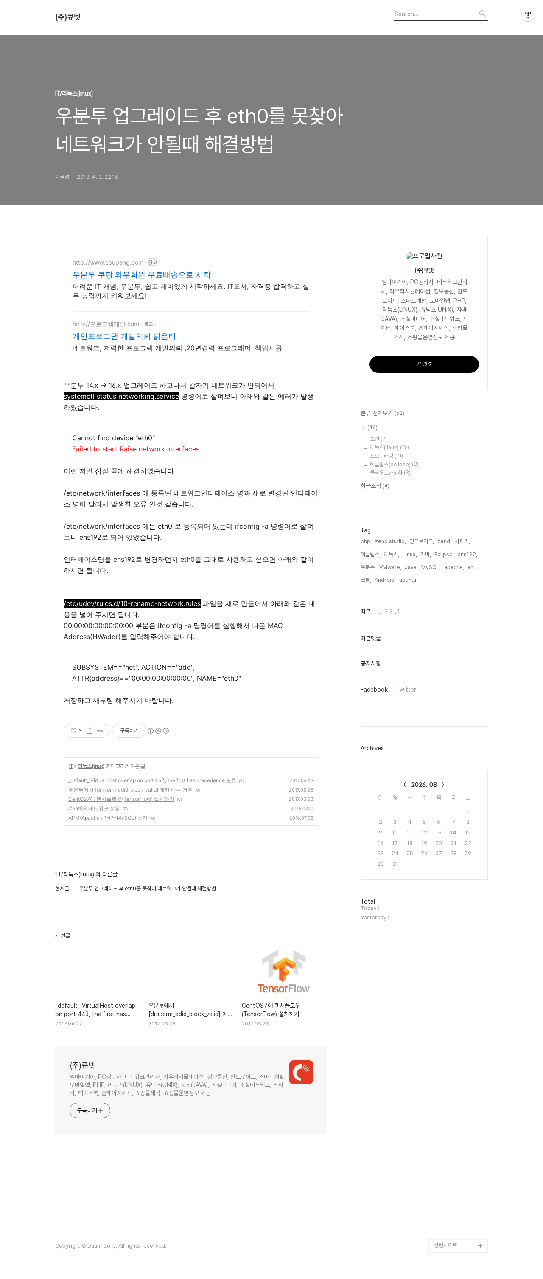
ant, (471, 567)
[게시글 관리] (100, 730)
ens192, (467, 554)
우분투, (368, 567)
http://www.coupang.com (108, 262)
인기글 (392, 611)
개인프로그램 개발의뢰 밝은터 (124, 336)
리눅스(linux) (91, 766)
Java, (411, 567)
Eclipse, (444, 554)
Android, (385, 580)
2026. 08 (424, 785)
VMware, (390, 567)
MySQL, (431, 567)
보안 (378, 439)
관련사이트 (445, 1245)
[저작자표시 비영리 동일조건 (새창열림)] (157, 730)
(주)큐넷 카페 (448, 1232)
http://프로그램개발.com (106, 323)
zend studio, (390, 541)
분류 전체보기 (382, 413)
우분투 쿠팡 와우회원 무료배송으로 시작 (142, 274)
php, (366, 541)
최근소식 (375, 485)
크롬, (366, 580)
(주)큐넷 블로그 (450, 1218)
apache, (454, 567)
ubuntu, (408, 580)
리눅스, (391, 554)
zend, (444, 541)
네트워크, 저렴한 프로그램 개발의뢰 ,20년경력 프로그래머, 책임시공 (177, 348)
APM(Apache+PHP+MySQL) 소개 (108, 817)
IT (71, 766)
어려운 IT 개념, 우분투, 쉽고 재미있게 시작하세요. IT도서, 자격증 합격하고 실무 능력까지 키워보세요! (191, 291)
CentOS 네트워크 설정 (94, 808)
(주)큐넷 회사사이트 (455, 1191)
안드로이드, (421, 541)
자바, (425, 554)
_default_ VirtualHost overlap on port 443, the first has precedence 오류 (152, 780)
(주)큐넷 (68, 17)
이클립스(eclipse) (394, 464)
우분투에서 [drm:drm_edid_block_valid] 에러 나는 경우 (130, 789)
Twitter (406, 689)
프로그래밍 (386, 456)
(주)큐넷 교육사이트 (455, 1205)
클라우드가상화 (390, 473)
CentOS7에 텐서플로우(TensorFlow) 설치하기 (121, 799)
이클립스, (371, 554)
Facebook (374, 689)
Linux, (410, 554)
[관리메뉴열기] (528, 14)
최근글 (368, 611)
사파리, (462, 541)
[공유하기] (89, 730)
